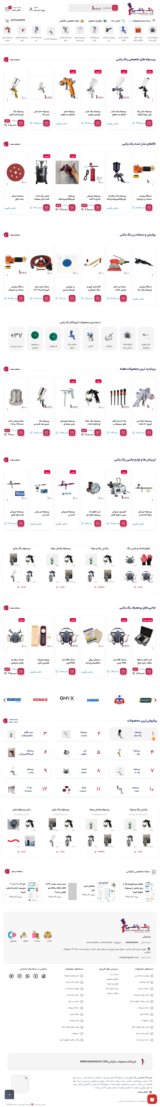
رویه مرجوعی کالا (112, 988)
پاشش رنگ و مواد (142, 1033)
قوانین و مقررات (112, 983)
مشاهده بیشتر (17, 871)
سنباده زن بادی (143, 988)
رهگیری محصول (95, 21)
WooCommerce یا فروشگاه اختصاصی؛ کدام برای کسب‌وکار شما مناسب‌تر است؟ (133, 888)
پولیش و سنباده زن (142, 975)
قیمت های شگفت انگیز (140, 1027)
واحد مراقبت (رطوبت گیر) (139, 1001)
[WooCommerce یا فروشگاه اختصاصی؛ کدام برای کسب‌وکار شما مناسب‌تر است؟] (151, 891)
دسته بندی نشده (142, 1039)
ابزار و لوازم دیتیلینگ (141, 995)
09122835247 (131, 942)
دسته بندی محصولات (141, 21)
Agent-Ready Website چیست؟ (92, 888)
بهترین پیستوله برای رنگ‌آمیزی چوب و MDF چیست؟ (16, 888)
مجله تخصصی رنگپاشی (69, 21)
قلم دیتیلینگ (144, 982)
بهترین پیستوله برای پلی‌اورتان (54, 888)
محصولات (145, 1020)
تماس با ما (115, 21)
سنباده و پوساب (143, 1007)
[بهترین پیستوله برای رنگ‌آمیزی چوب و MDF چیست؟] (34, 891)
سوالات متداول (112, 993)
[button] (4, 700)
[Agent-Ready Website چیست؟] (110, 891)
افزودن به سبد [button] (123, 123)
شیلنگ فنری (144, 1014)
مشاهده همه (15, 59)
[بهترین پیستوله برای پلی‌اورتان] (70, 891)
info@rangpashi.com (129, 957)
